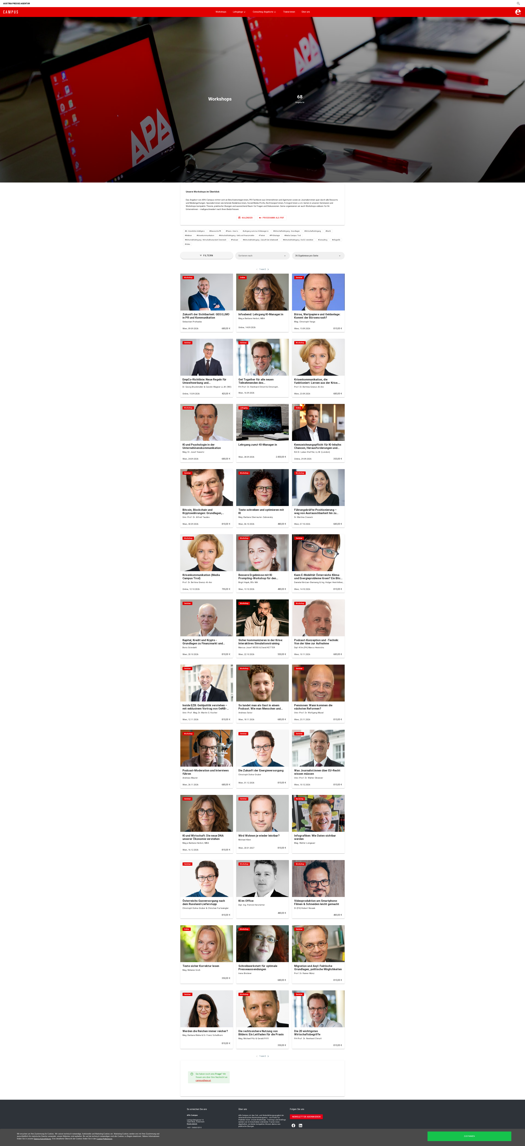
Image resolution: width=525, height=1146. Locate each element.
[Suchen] (518, 3)
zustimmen (469, 1136)
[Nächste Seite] (268, 269)
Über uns (306, 12)
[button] (262, 256)
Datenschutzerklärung (42, 1139)
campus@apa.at (203, 1080)
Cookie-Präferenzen (104, 1139)
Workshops (221, 12)
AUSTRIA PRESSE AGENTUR (16, 3)
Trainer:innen (289, 12)
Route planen (192, 1124)
